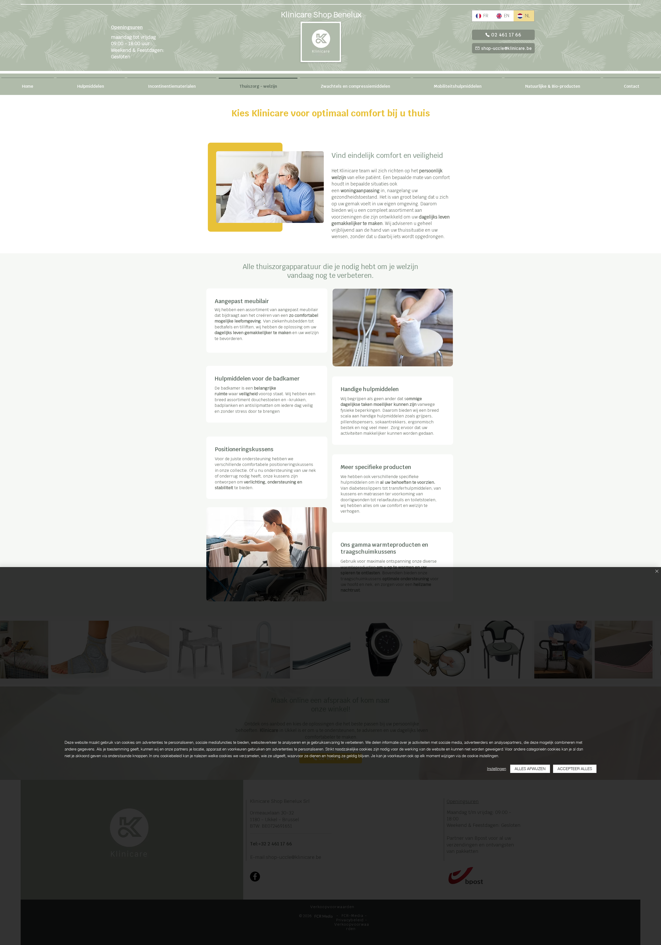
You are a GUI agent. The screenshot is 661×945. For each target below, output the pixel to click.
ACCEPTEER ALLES (574, 768)
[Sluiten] (657, 571)
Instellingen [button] (496, 768)
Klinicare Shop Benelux (321, 14)
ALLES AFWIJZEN (530, 768)
